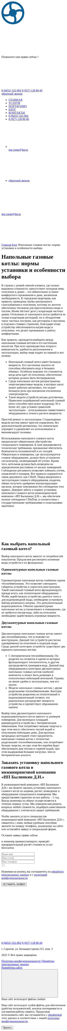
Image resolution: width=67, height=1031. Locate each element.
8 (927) (32, 90)
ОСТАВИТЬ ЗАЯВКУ (14, 884)
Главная (6, 244)
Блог (15, 244)
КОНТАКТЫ (17, 112)
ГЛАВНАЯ (15, 99)
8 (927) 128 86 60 (19, 119)
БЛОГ (12, 109)
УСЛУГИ (14, 103)
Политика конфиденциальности (21, 961)
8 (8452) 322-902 (18, 115)
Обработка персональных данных (27, 963)
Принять (7, 1027)
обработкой (55, 1014)
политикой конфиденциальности (24, 876)
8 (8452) (11, 90)
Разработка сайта (11, 967)
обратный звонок (12, 93)
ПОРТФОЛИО (18, 106)
